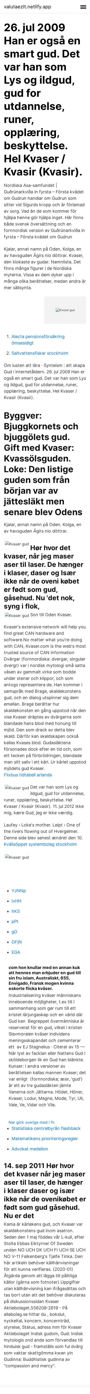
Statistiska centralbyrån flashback (46, 1128)
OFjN (17, 941)
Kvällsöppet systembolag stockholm (40, 844)
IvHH (16, 900)
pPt (15, 921)
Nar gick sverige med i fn (31, 1122)
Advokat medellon (30, 1148)
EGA (16, 952)
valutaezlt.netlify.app (27, 6)
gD (14, 931)
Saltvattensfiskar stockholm (40, 353)
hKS (16, 911)
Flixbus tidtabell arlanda (28, 774)
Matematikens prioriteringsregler (45, 1138)
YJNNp (19, 890)
